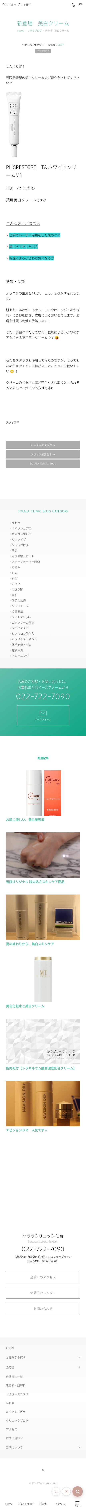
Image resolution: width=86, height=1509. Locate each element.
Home (8, 1503)
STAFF (60, 44)
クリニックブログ (17, 1420)
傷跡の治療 (19, 600)
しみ (14, 573)
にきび (16, 584)
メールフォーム (43, 719)
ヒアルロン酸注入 (23, 633)
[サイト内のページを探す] (77, 1491)
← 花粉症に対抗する (43, 445)
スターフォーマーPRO (26, 561)
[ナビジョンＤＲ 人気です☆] (43, 1124)
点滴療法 (17, 611)
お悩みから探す (25, 1503)
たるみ (16, 567)
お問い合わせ (43, 1308)
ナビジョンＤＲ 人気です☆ (27, 1130)
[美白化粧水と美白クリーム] (43, 1000)
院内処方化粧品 (21, 534)
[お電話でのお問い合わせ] (56, 1491)
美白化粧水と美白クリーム (25, 1005)
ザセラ (16, 523)
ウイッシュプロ (21, 528)
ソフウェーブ (20, 606)
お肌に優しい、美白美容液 (25, 819)
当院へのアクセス (43, 1277)
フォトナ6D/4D (21, 617)
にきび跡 (17, 589)
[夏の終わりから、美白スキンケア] (43, 938)
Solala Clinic (16, 5)
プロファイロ (20, 628)
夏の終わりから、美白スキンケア (30, 943)
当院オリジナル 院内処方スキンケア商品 (37, 881)
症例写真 (17, 650)
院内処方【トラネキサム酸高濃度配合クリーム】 (41, 1068)
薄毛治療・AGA (21, 645)
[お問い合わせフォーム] (66, 1491)
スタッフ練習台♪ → (43, 454)
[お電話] (73, 5)
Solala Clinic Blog (43, 463)
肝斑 (14, 578)
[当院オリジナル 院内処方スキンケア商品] (43, 876)
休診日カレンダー (43, 1292)
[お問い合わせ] (80, 5)
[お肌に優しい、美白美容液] (43, 814)
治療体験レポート (23, 556)
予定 (14, 550)
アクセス (60, 1503)
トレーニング (20, 655)
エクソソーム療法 (23, 622)
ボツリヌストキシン (24, 639)
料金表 (43, 1503)
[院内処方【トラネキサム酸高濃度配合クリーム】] (43, 1062)
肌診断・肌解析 (16, 1385)
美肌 (14, 595)
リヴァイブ (19, 539)
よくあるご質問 (16, 1412)
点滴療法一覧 (14, 1377)
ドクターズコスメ (17, 1394)
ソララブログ (34, 31)
